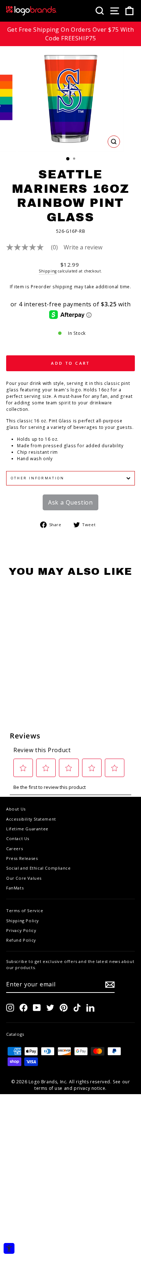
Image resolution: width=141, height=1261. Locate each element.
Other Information (37, 478)
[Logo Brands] (31, 10)
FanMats (15, 888)
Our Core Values (24, 878)
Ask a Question (70, 502)
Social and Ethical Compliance (38, 868)
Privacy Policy (21, 930)
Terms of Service (24, 910)
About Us (16, 809)
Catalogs (15, 1034)
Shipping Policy (22, 920)
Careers (14, 848)
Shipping (48, 271)
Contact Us (17, 838)
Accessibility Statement (31, 819)
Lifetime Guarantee (27, 828)
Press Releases (22, 858)
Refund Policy (21, 940)
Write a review (83, 247)
